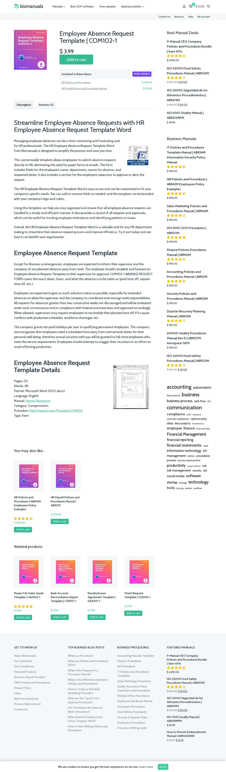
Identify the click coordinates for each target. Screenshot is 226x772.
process (171, 460)
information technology (184, 451)
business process (179, 401)
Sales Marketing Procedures (134, 681)
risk (204, 465)
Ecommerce (198, 423)
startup (172, 482)
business (190, 394)
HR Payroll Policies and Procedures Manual (84, 88)
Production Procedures (131, 722)
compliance (176, 414)
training (179, 488)
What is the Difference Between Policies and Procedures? (88, 681)
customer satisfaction (178, 418)
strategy (183, 482)
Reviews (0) (46, 104)
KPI (205, 451)
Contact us (164, 16)
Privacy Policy (22, 688)
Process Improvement (27, 704)
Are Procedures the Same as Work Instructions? (85, 709)
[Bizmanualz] (28, 6)
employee (174, 428)
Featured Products (25, 671)
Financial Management (186, 434)
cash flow (200, 401)
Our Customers (23, 661)
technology (198, 482)
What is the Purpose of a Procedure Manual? (83, 672)
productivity (176, 465)
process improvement (189, 460)
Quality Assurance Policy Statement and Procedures (133, 688)
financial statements (184, 445)
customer (196, 414)
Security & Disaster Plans (132, 717)
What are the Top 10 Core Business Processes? (83, 700)
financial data (203, 428)
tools (171, 488)
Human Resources (38, 401)
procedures (203, 456)
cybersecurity (199, 418)
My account (203, 16)
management (176, 456)
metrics (191, 456)
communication (184, 407)
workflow (198, 488)
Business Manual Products (30, 677)
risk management (179, 470)
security (196, 470)
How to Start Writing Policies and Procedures (88, 728)
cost (188, 414)
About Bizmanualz (25, 655)
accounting (179, 387)
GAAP (205, 446)
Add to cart (76, 59)
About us (179, 16)
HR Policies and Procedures (76, 82)
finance (189, 428)
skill (205, 470)
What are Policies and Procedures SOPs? (88, 663)
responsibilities (194, 466)
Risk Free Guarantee (26, 698)
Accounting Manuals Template (135, 655)
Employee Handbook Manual (134, 701)
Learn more (146, 766)
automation (202, 387)
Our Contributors (24, 666)
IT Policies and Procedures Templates (133, 673)
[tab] (24, 104)
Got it (163, 766)
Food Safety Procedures (132, 712)
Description (24, 104)
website (188, 488)
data (170, 423)
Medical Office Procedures (133, 695)
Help (190, 16)
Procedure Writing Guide (132, 728)
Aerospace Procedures (131, 706)
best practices (173, 395)
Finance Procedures (129, 661)
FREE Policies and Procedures (32, 682)
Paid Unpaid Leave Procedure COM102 (56, 411)
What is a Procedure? (80, 655)
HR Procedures (126, 666)
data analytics (183, 423)
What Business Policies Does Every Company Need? (85, 719)
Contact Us (21, 709)
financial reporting (180, 440)
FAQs (17, 693)
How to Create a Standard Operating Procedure (84, 691)
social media (176, 476)
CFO (209, 401)
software (193, 475)
